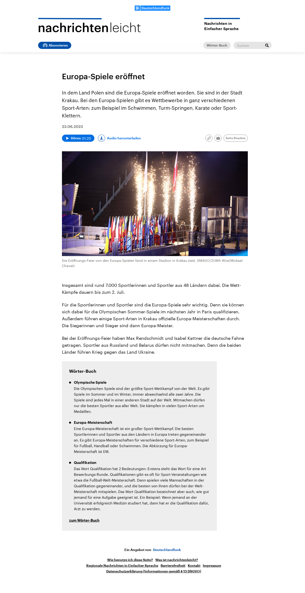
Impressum (212, 565)
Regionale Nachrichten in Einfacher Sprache (122, 565)
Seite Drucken (236, 138)
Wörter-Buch (217, 45)
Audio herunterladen (124, 138)
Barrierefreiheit (173, 565)
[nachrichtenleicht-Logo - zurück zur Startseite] (89, 25)
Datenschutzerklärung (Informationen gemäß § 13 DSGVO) (153, 571)
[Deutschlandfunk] (152, 8)
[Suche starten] (266, 45)
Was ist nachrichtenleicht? (176, 560)
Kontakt (194, 565)
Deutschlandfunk (167, 549)
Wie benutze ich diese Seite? (130, 560)
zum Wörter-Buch (84, 520)
